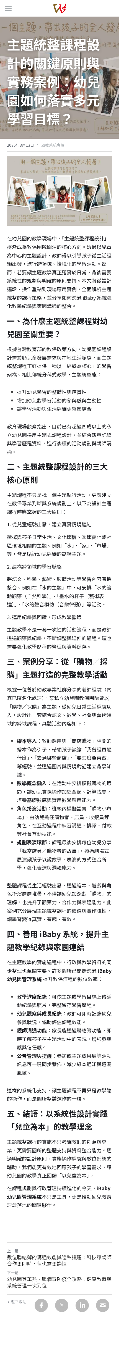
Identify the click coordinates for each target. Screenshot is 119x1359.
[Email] (102, 1305)
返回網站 (18, 1301)
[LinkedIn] (82, 1305)
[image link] (59, 8)
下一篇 (13, 1272)
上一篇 (13, 1250)
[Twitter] (61, 1305)
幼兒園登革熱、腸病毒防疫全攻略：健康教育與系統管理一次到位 (59, 1282)
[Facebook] (41, 1305)
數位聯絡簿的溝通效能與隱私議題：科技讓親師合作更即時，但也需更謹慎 (59, 1260)
